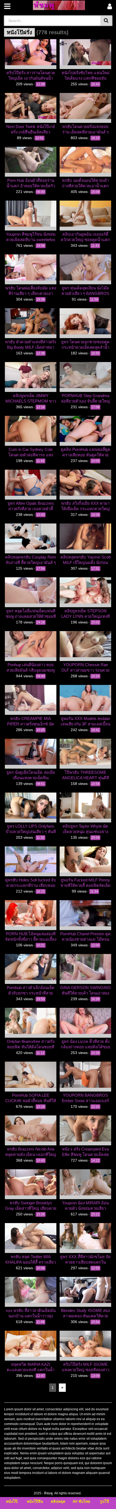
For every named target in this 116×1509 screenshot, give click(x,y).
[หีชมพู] (59, 5)
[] (106, 20)
